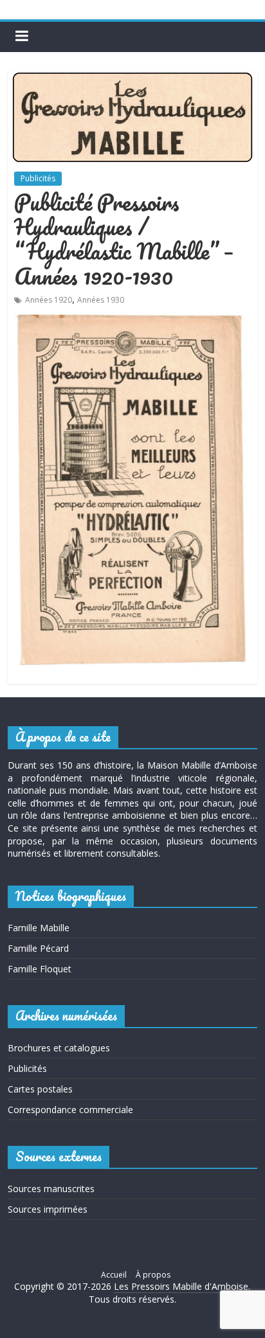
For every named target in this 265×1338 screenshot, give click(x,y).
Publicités (38, 178)
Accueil (114, 1274)
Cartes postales (40, 1089)
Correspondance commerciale (70, 1109)
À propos (153, 1274)
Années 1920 (48, 299)
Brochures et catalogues (59, 1048)
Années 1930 (100, 299)
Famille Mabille (38, 928)
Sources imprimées (47, 1209)
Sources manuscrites (51, 1188)
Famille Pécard (38, 948)
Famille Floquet (39, 969)
